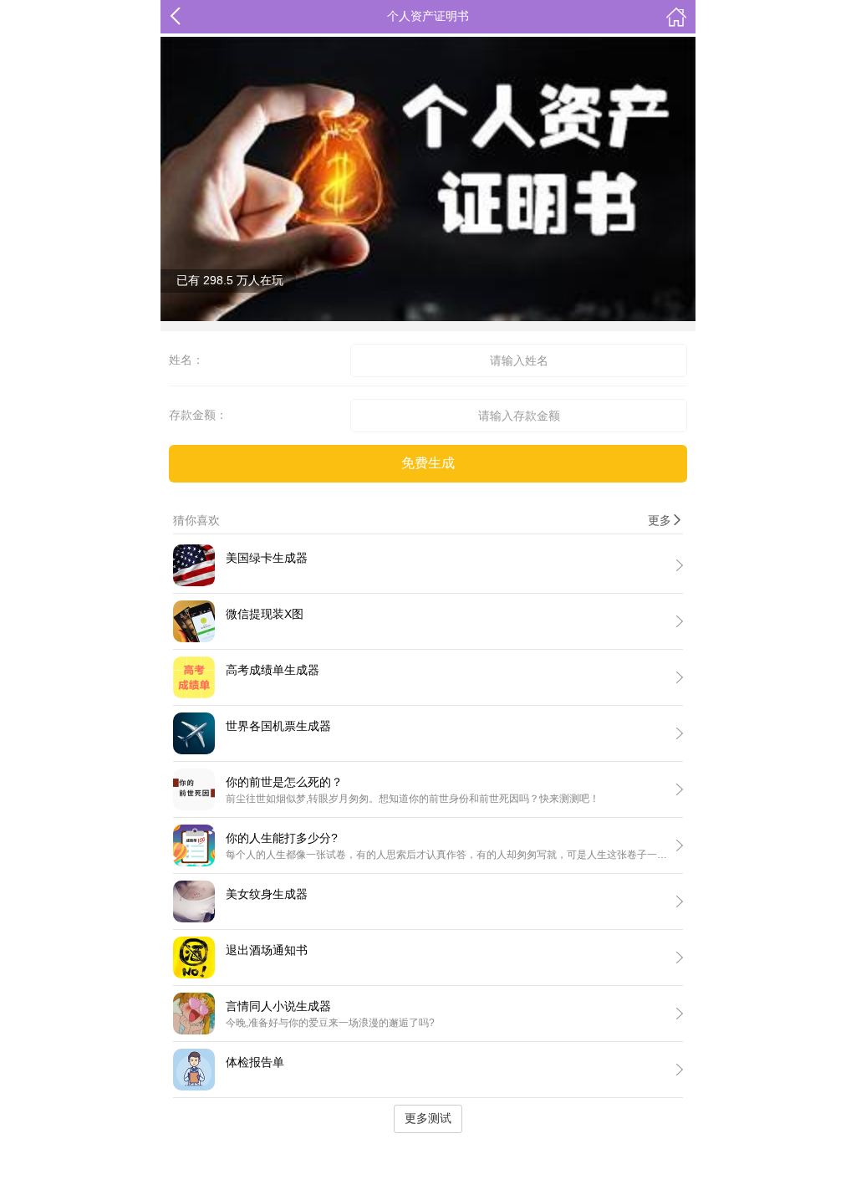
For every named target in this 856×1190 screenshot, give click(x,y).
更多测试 (428, 1118)
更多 (665, 520)
